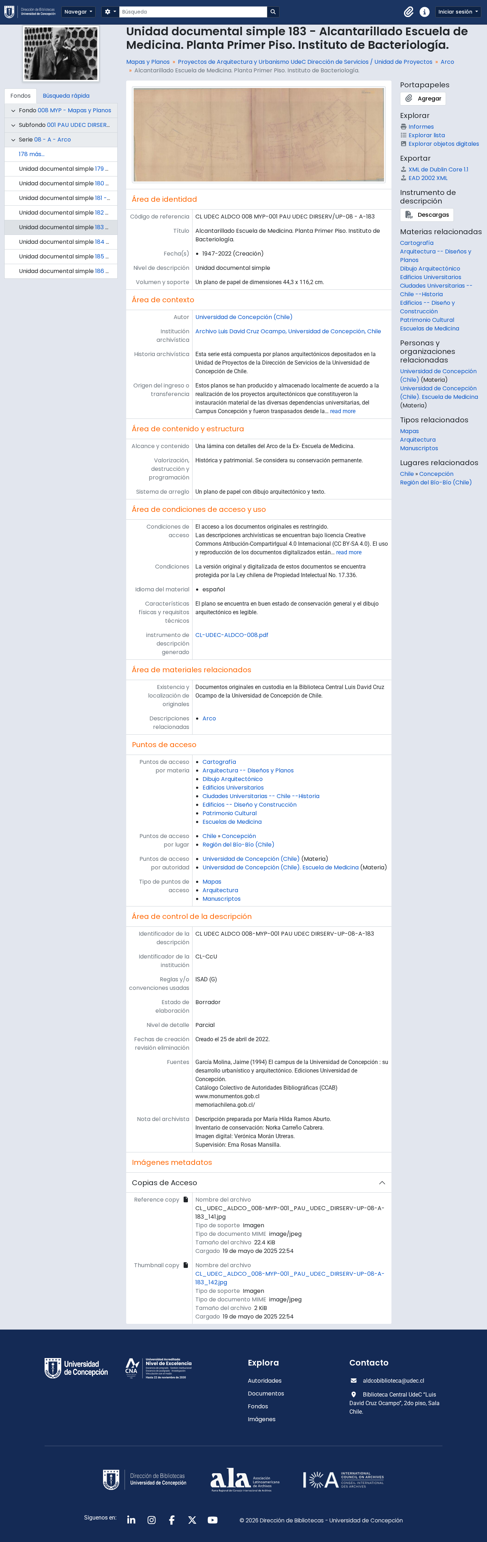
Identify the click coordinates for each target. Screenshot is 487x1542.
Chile (209, 836)
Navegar (76, 11)
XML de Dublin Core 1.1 (438, 169)
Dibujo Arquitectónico (233, 779)
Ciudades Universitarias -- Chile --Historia (261, 796)
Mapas (212, 882)
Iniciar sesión (456, 11)
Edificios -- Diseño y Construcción (250, 805)
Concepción (239, 836)
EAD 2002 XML (428, 178)
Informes (421, 127)
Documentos (266, 1393)
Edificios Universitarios (233, 787)
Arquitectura (220, 890)
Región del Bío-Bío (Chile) (239, 845)
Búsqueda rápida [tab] (66, 96)
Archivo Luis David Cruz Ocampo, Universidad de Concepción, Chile (288, 331)
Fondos (258, 1406)
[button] (409, 12)
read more (342, 411)
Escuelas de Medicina (232, 822)
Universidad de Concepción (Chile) (244, 317)
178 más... (32, 154)
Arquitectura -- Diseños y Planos (248, 770)
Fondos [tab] (20, 96)
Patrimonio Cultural (230, 813)
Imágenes (262, 1419)
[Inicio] (32, 12)
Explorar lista (427, 135)
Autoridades (265, 1381)
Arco (447, 62)
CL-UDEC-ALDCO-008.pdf (231, 635)
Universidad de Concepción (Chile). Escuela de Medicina (281, 867)
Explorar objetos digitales (444, 144)
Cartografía (219, 762)
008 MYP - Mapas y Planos (74, 110)
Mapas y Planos (148, 62)
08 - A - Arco (52, 139)
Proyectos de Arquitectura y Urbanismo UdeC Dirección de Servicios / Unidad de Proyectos (305, 62)
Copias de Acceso (164, 1183)
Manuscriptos (222, 899)
